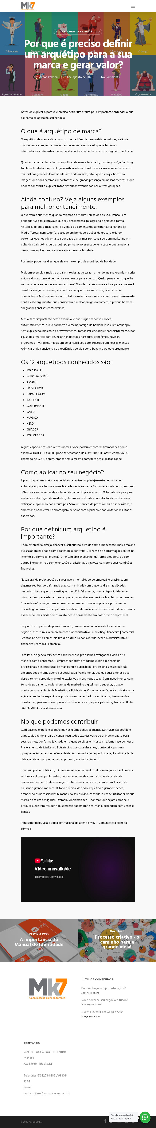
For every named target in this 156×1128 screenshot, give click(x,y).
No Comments (110, 77)
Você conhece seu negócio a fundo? (104, 1000)
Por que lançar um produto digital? (103, 988)
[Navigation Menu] (133, 6)
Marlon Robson (48, 77)
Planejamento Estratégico (78, 31)
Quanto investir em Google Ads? (102, 1012)
